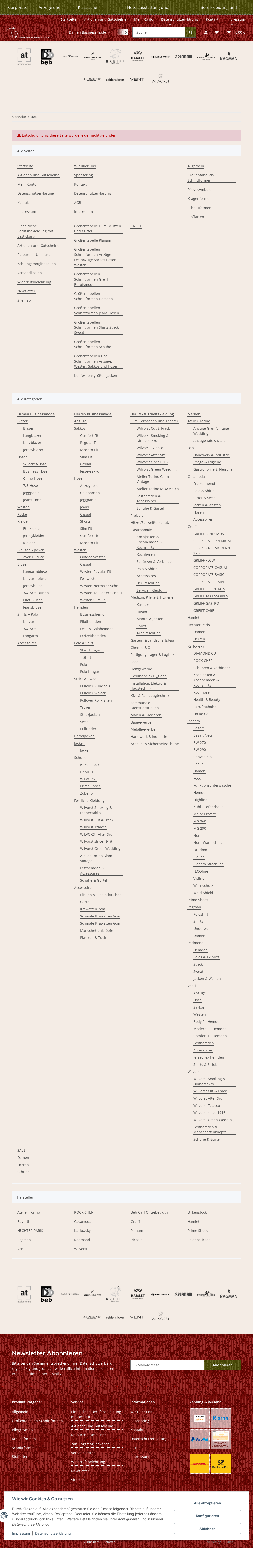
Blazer (22, 421)
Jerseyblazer (33, 449)
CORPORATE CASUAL (210, 567)
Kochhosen (146, 554)
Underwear (202, 928)
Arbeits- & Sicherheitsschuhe (155, 743)
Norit (197, 835)
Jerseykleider (33, 535)
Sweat (85, 721)
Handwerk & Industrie (149, 736)
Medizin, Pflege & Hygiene (152, 597)
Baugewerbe (141, 722)
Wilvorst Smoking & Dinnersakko (96, 810)
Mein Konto (143, 19)
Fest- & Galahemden (97, 628)
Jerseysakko (89, 471)
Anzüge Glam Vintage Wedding (211, 431)
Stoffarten (196, 216)
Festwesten (89, 578)
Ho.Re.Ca (200, 713)
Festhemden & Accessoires (92, 871)
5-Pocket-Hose (34, 464)
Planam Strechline (208, 864)
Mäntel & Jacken (150, 618)
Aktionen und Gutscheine (105, 19)
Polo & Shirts (147, 568)
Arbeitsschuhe (149, 633)
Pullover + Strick (30, 557)
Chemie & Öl (141, 647)
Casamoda (196, 476)
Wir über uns (85, 166)
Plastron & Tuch (93, 937)
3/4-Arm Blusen (36, 593)
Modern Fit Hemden (210, 1028)
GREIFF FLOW (204, 560)
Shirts (141, 626)
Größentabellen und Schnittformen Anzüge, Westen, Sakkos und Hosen (96, 361)
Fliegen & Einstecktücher (100, 894)
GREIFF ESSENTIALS (209, 589)
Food (135, 661)
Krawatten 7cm (92, 909)
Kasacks (143, 604)
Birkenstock (89, 764)
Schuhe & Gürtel (93, 880)
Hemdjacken (84, 736)
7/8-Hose (30, 485)
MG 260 (199, 821)
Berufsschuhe (148, 583)
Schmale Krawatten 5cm (100, 916)
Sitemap (24, 300)
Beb (191, 447)
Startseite (68, 19)
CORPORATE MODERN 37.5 (211, 550)
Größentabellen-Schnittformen (201, 178)
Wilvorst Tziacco (93, 827)
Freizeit (137, 515)
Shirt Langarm (92, 650)
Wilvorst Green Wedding (100, 848)
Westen (23, 507)
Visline (198, 878)
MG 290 (199, 828)
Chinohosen (90, 492)
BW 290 (199, 749)
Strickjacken (90, 714)
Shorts (85, 521)
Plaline (199, 857)
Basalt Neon (203, 735)
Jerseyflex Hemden (208, 1057)
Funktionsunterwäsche (212, 785)
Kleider (23, 521)
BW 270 (199, 742)
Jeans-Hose (32, 499)
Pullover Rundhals (95, 686)
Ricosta (137, 1239)
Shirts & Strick (205, 1064)
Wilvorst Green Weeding (157, 469)
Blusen (23, 564)
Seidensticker (199, 1239)
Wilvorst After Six (151, 455)
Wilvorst (194, 1071)
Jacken (79, 743)
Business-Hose (35, 471)
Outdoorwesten (93, 557)
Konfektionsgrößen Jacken (95, 375)
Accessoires (27, 643)
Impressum (21, 1533)
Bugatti (23, 1221)
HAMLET (87, 771)
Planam (194, 721)
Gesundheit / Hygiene (149, 676)
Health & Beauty (206, 699)
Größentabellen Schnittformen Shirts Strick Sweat (96, 327)
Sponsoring (83, 175)
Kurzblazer (32, 442)
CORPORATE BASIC (208, 574)
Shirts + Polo (27, 614)
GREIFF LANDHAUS (208, 533)
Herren (199, 639)
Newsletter (26, 291)
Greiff (192, 526)
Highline (200, 799)
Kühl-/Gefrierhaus (208, 806)
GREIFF (136, 226)
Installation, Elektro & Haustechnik (148, 686)
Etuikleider (32, 528)
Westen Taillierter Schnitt (101, 593)
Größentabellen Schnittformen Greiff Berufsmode (91, 279)
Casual (85, 464)
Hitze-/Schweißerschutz (150, 522)
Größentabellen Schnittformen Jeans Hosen (96, 310)
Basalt (198, 728)
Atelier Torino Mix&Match (158, 488)
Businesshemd (92, 614)
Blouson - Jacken (30, 550)
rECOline (200, 871)
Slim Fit (86, 457)
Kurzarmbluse (35, 578)
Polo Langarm (91, 671)
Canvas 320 (202, 756)
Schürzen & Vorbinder (155, 561)
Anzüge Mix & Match (210, 440)
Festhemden (203, 1043)
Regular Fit (89, 442)
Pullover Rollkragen (96, 700)
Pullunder (88, 728)
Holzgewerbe (141, 669)
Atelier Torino (199, 421)
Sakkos (79, 428)
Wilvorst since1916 (152, 462)
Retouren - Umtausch (35, 254)
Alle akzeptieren (207, 1503)
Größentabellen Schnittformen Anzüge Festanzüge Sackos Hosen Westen (95, 257)
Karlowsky (196, 646)
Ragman (194, 907)
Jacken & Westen (207, 505)
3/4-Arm (30, 628)
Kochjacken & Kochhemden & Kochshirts (149, 542)
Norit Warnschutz (208, 842)
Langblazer (32, 435)
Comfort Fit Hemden (210, 1035)
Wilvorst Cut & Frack (96, 820)
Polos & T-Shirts (206, 957)
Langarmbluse (35, 571)
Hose (197, 1000)
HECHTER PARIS (30, 1230)
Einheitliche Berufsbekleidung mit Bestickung (35, 231)
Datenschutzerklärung (53, 1533)
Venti (192, 985)
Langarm (30, 635)
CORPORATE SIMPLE (210, 581)
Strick (198, 964)
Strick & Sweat (86, 678)
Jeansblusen (33, 607)
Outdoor (200, 849)
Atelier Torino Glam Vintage (96, 858)
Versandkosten (29, 272)
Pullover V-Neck (93, 693)
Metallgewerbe (143, 729)
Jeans (84, 507)
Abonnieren (222, 1365)
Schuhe (80, 757)
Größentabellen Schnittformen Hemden (93, 296)
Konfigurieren (207, 1516)
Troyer (85, 707)
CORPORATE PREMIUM (212, 540)
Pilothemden (90, 621)
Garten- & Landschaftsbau (152, 640)
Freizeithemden (93, 635)
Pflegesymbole (199, 189)
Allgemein (196, 166)
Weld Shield (203, 892)
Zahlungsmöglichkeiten (36, 263)
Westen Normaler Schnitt (101, 585)
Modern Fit (89, 449)
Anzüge (80, 421)
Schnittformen (199, 207)
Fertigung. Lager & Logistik (152, 654)
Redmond (196, 942)
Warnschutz (203, 885)
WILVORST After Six (96, 834)
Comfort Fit (89, 435)
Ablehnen (207, 1529)
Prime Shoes (90, 786)
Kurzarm (30, 621)
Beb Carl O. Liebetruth (149, 1212)
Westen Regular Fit (95, 571)
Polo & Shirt (83, 643)
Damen (199, 632)
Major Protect (204, 814)
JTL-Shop (227, 1542)
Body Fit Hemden (207, 1021)
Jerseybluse (32, 585)
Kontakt (212, 19)
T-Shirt (85, 657)
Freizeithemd (204, 483)
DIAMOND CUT (205, 653)
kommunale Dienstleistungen (145, 705)
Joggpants (31, 492)
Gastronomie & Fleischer (213, 469)
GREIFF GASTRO (206, 603)
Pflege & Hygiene (207, 462)
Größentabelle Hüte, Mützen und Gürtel (97, 228)
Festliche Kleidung (89, 800)
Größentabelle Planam (92, 240)
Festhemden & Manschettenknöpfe (210, 1129)
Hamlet (193, 617)
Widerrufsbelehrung (34, 282)
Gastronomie (141, 529)
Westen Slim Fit (92, 600)
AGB (77, 202)
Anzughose (89, 485)
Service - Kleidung (152, 590)
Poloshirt (200, 914)
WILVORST (88, 779)
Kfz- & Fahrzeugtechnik (150, 695)
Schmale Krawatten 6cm (100, 923)
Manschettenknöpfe (96, 930)
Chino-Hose (32, 478)
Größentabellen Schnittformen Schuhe (92, 344)
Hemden (81, 607)
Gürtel (85, 901)
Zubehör (87, 793)
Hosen (22, 457)
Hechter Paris (199, 624)
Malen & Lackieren (146, 715)
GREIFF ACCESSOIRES (210, 596)
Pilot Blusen (33, 600)
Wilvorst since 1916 (96, 841)
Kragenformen (199, 198)
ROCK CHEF (202, 660)
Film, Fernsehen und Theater (154, 421)
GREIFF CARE (203, 610)
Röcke (22, 514)
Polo (83, 664)
